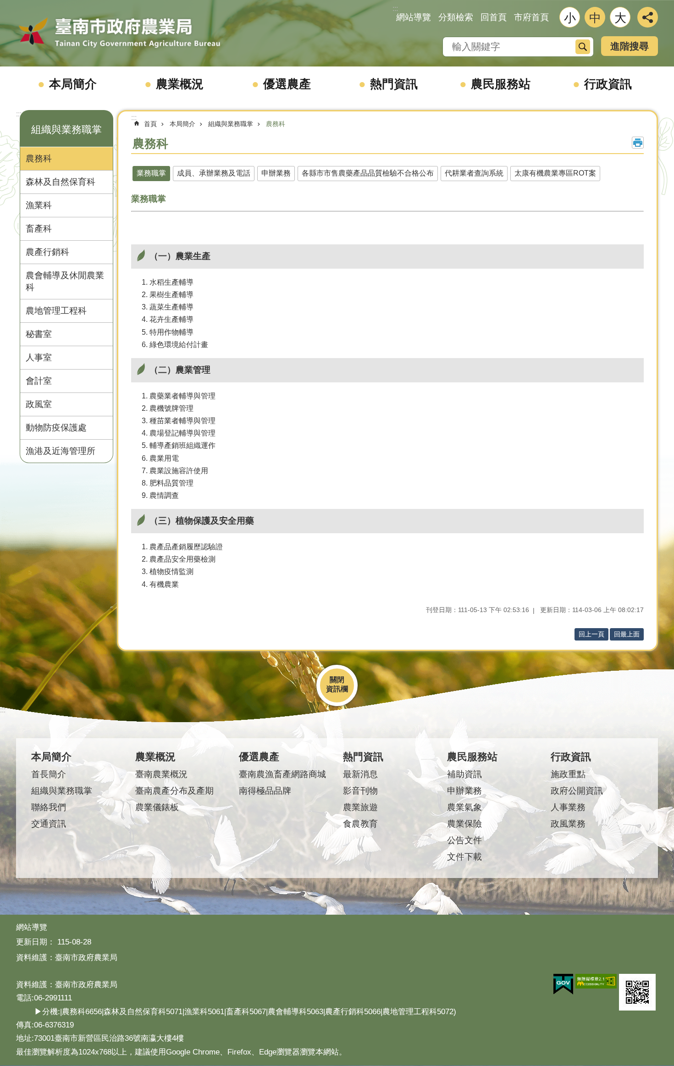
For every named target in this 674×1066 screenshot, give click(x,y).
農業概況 (180, 83)
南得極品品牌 (265, 790)
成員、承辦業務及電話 (213, 173)
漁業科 (39, 205)
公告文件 (464, 840)
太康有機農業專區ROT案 (555, 173)
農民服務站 (500, 83)
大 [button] (620, 17)
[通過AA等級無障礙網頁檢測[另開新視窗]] (596, 981)
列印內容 (638, 143)
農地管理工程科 (56, 310)
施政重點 (568, 774)
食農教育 (360, 823)
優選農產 (287, 83)
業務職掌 (151, 173)
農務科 (39, 158)
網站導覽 (413, 17)
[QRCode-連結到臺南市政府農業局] (637, 992)
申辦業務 (276, 173)
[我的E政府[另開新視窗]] (563, 984)
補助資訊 (464, 774)
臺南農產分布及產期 (174, 790)
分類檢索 (455, 17)
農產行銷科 (47, 252)
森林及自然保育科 (60, 182)
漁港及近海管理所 (60, 451)
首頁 (150, 123)
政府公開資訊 (577, 790)
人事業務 (568, 807)
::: (19, 114)
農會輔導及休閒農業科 (65, 281)
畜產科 (39, 228)
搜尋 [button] (582, 46)
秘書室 (39, 334)
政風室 (39, 404)
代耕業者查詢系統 (474, 173)
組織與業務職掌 (230, 123)
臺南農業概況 (161, 774)
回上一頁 (591, 634)
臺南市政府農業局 (119, 33)
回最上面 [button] (627, 634)
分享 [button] (647, 17)
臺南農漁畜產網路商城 (282, 774)
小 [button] (570, 17)
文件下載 (464, 857)
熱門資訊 (394, 83)
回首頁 (494, 17)
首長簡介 (48, 774)
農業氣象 (464, 807)
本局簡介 (73, 83)
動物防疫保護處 (56, 427)
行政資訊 (608, 83)
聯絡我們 (48, 807)
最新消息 (360, 774)
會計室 (39, 381)
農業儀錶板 (157, 807)
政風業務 (568, 823)
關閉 (337, 680)
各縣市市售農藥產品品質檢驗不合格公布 (368, 173)
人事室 (39, 357)
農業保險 (464, 823)
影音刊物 (360, 790)
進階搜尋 (629, 46)
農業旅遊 (360, 807)
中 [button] (595, 17)
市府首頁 (531, 17)
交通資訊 (48, 823)
